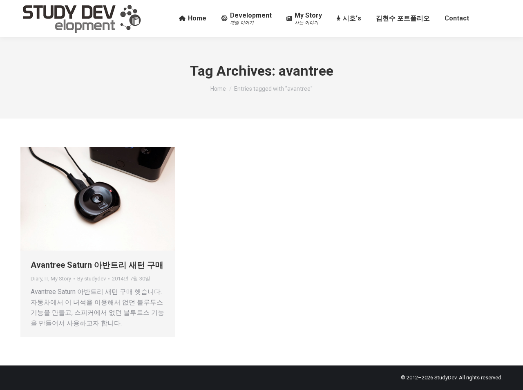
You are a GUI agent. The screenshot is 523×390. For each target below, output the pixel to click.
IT (46, 279)
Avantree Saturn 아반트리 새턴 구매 (97, 265)
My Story (61, 279)
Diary (36, 279)
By (91, 279)
